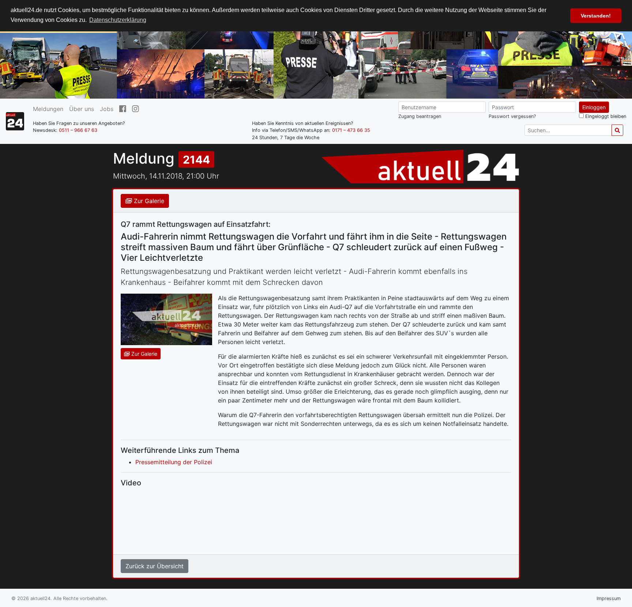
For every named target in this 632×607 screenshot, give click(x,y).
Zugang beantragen (419, 116)
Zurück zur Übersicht (154, 566)
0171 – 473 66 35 (351, 130)
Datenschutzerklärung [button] (117, 20)
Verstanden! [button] (596, 16)
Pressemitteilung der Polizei (173, 462)
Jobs (106, 108)
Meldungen (48, 108)
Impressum (609, 598)
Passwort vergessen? (512, 116)
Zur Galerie (148, 201)
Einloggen (594, 107)
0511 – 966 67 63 (78, 130)
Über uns (81, 108)
